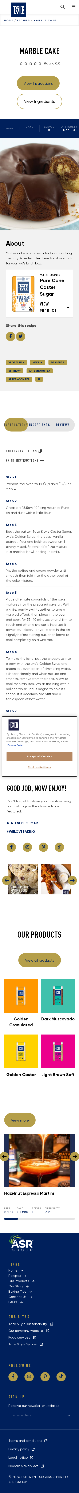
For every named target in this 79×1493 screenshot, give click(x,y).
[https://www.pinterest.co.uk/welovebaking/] (43, 847)
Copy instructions (22, 451)
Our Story (17, 1286)
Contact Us (18, 1297)
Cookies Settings (39, 767)
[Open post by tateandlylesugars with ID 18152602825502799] (56, 879)
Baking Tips (18, 1291)
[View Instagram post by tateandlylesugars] (34, 890)
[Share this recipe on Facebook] (10, 336)
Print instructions (22, 460)
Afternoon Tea (39, 370)
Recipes (23, 20)
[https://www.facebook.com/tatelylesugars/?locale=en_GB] (11, 847)
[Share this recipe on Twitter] (20, 336)
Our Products (20, 1281)
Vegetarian (16, 362)
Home (8, 20)
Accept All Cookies (39, 756)
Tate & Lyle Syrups (23, 1344)
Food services (20, 1337)
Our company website (27, 1331)
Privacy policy (19, 1449)
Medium (38, 362)
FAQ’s (14, 1302)
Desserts (57, 362)
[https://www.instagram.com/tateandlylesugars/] (27, 847)
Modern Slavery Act (24, 1466)
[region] (39, 746)
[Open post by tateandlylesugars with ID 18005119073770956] (23, 879)
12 (39, 379)
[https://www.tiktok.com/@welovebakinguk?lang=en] (59, 847)
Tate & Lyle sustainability (29, 1324)
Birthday (14, 370)
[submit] (69, 1415)
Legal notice (18, 1457)
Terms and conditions (26, 1441)
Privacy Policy (16, 745)
